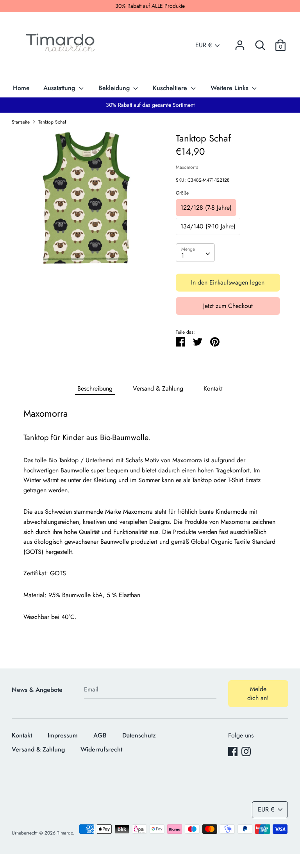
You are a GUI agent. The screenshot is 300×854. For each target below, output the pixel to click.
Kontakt (213, 388)
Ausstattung (60, 87)
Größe (182, 192)
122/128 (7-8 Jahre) (206, 207)
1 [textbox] (182, 255)
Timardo (65, 832)
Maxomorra (187, 167)
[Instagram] (246, 751)
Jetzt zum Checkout (228, 305)
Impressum (63, 735)
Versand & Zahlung (158, 388)
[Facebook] (233, 751)
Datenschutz (139, 735)
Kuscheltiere (171, 87)
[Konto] (240, 42)
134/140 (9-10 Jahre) (208, 226)
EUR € (203, 45)
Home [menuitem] (21, 87)
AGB (100, 735)
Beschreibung (94, 388)
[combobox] (195, 252)
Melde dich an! (258, 693)
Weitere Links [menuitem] (230, 87)
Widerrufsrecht (101, 749)
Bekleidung (115, 87)
